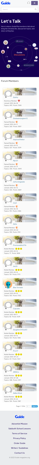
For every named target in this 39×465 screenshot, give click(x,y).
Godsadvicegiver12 (20, 118)
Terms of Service (19, 433)
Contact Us (19, 453)
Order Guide (19, 443)
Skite (15, 224)
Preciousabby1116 (19, 245)
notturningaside (19, 182)
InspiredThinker (19, 139)
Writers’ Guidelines (19, 448)
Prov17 (15, 351)
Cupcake (16, 309)
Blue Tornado (18, 287)
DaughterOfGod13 (20, 330)
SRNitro (16, 372)
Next (34, 406)
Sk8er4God (17, 393)
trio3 (15, 203)
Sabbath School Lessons (19, 428)
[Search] (35, 9)
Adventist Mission (20, 424)
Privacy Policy (19, 438)
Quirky (15, 97)
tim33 (15, 266)
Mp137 (15, 161)
